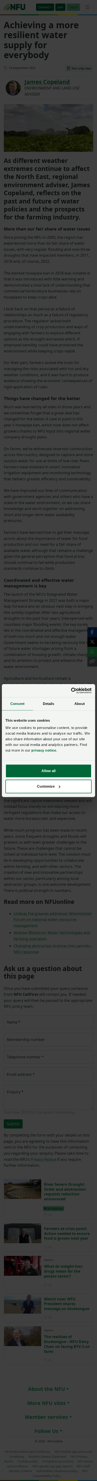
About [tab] (79, 704)
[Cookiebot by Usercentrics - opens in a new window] (71, 691)
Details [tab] (48, 704)
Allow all (48, 771)
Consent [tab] (17, 704)
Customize (46, 786)
